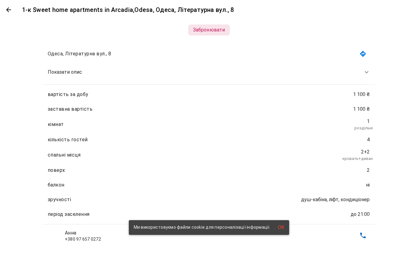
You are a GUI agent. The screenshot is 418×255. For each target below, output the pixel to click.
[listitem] (209, 72)
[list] (209, 144)
